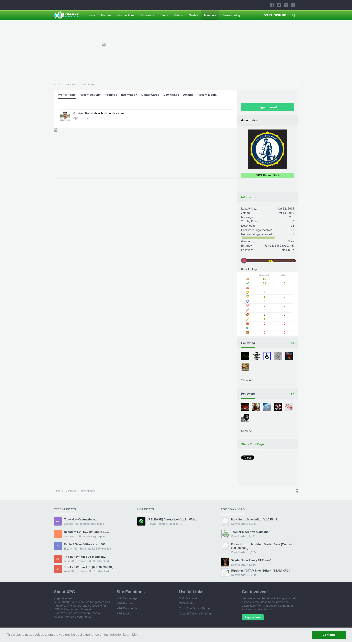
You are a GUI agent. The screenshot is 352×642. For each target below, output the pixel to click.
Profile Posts (67, 94)
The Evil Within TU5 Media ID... (85, 556)
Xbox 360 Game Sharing (195, 613)
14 (292, 343)
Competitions (125, 15)
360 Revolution (188, 598)
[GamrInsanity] (278, 356)
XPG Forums (125, 603)
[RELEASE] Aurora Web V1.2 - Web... (172, 519)
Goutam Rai (81, 113)
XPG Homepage (127, 598)
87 (292, 393)
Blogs (164, 15)
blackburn (288, 249)
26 (292, 225)
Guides (193, 15)
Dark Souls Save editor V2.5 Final (254, 519)
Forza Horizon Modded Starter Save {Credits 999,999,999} (261, 546)
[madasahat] (267, 356)
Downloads (171, 94)
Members (210, 15)
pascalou (70, 536)
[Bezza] (245, 367)
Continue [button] (329, 634)
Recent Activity (90, 94)
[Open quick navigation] (296, 84)
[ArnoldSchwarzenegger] (256, 407)
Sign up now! (267, 107)
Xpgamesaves (63, 598)
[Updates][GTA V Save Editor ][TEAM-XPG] (260, 570)
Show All (246, 380)
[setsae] (289, 356)
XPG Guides (187, 603)
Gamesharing (231, 15)
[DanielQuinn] (267, 407)
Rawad (151, 523)
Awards (188, 94)
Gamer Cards (150, 94)
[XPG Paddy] (245, 418)
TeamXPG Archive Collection (251, 531)
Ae (57, 558)
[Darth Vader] (289, 407)
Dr (57, 521)
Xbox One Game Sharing (195, 608)
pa (58, 534)
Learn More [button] (131, 634)
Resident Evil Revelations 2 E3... (86, 531)
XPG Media (124, 613)
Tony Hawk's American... (81, 519)
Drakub (68, 523)
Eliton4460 (71, 548)
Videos (178, 15)
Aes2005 (69, 561)
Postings (111, 94)
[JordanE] (245, 356)
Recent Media (207, 94)
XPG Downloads (127, 608)
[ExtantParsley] (278, 407)
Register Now (253, 617)
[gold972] (245, 407)
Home (91, 15)
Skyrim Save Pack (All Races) (251, 560)
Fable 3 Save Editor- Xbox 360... (86, 544)
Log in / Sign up (274, 15)
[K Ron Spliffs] (256, 356)
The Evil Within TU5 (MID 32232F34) (88, 567)
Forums (106, 15)
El (58, 546)
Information (129, 94)
